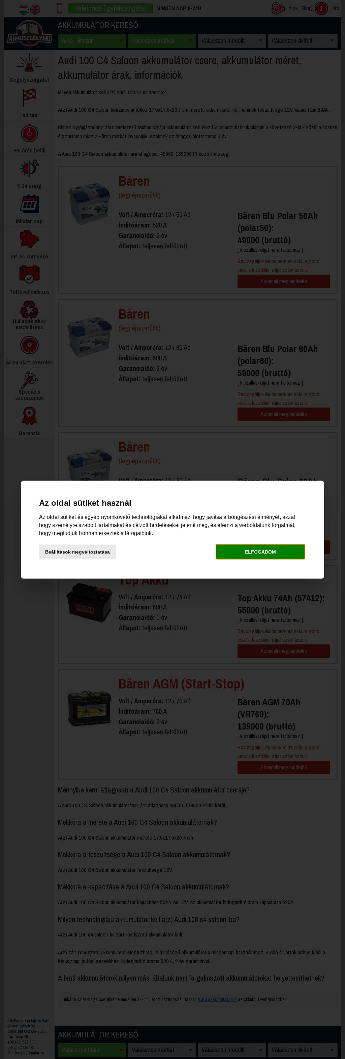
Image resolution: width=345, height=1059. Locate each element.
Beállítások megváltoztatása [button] (77, 552)
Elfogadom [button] (260, 552)
